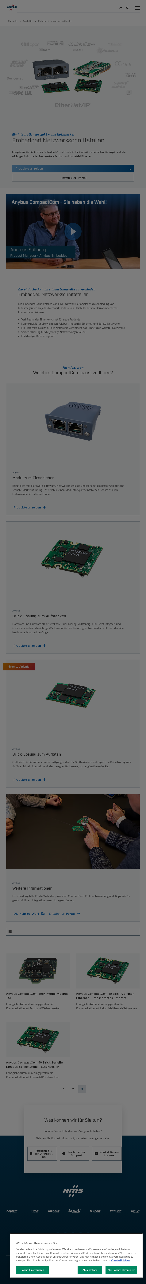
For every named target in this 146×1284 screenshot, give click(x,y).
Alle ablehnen (90, 1270)
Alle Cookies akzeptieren (121, 1270)
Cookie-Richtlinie (120, 1260)
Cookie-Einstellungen (32, 1270)
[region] (76, 1255)
